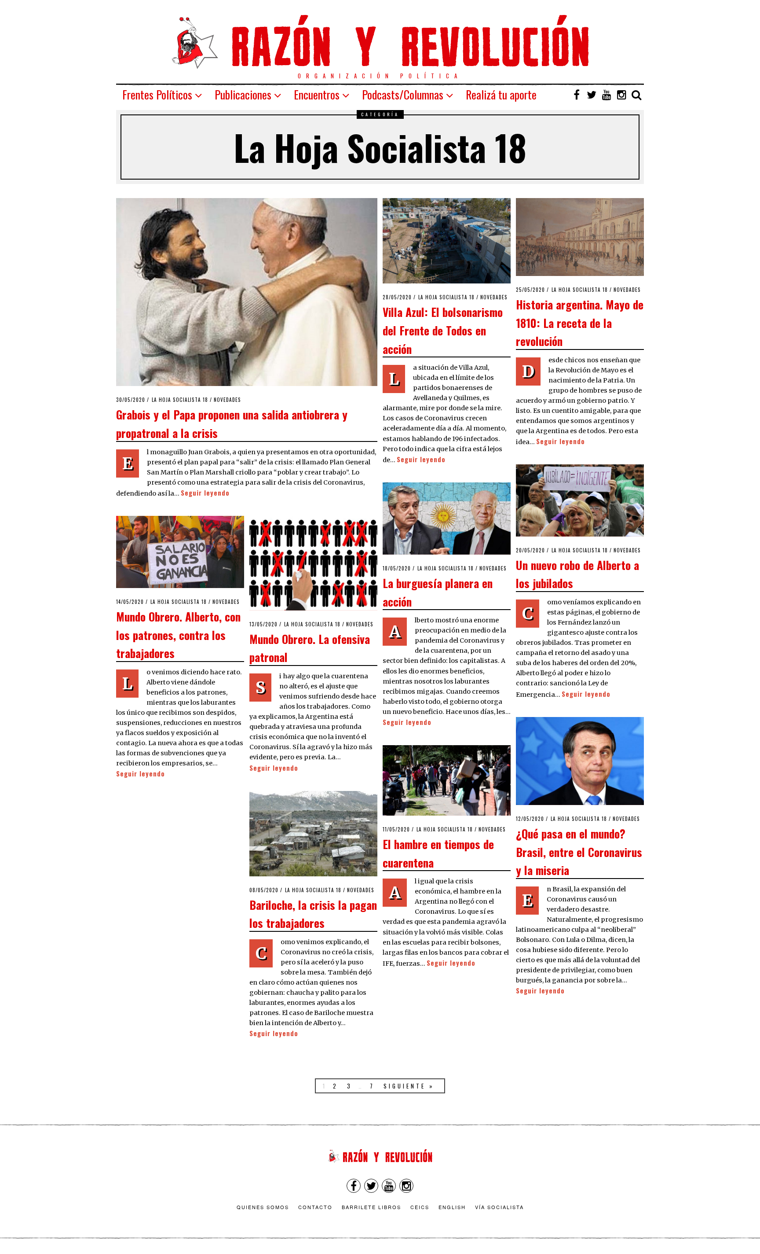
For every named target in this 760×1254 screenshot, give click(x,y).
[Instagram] (621, 94)
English (452, 1206)
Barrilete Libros (371, 1206)
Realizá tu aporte (501, 94)
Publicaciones (243, 94)
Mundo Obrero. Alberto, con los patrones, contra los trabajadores (178, 634)
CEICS (419, 1206)
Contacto (315, 1206)
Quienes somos (263, 1206)
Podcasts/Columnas (402, 94)
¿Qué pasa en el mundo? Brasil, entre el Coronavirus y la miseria (579, 851)
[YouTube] (606, 94)
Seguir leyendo (205, 492)
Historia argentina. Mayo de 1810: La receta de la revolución (579, 322)
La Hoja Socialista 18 (180, 399)
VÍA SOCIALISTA (499, 1206)
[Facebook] (576, 94)
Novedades (227, 399)
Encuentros (317, 94)
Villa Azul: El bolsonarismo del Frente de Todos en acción (443, 330)
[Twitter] (591, 94)
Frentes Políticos (157, 94)
